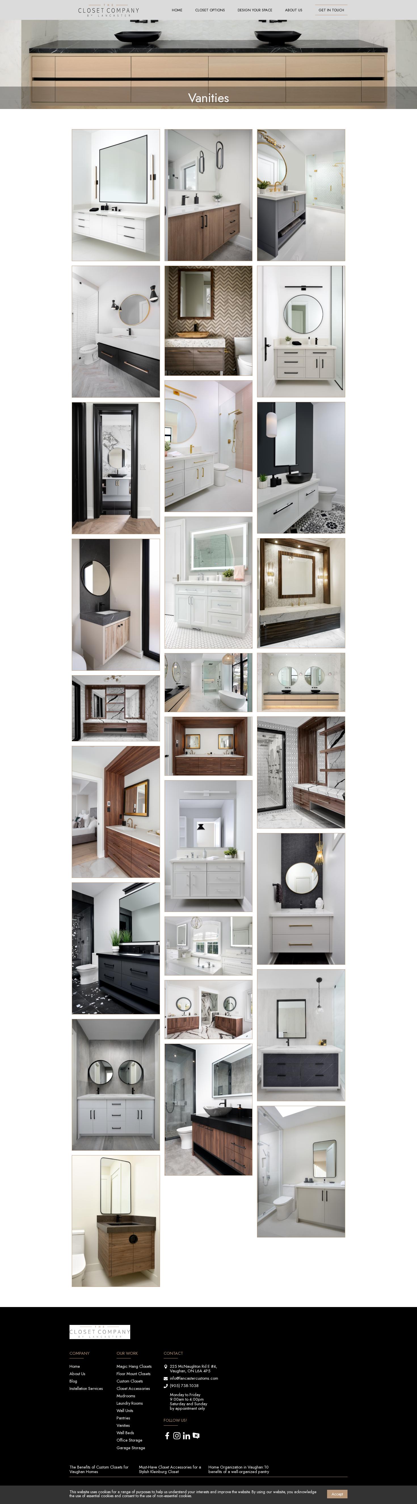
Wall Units (125, 1410)
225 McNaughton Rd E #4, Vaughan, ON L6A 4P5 (193, 1368)
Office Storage (129, 1440)
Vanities (123, 1425)
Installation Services (86, 1388)
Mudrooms (126, 1396)
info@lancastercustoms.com (194, 1378)
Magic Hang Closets (134, 1366)
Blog (73, 1381)
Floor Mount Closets (134, 1374)
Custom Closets (130, 1381)
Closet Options (210, 10)
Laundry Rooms (130, 1403)
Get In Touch (331, 10)
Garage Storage (131, 1448)
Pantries (123, 1418)
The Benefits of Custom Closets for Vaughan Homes (99, 1469)
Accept (337, 1494)
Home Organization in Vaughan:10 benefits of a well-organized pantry (238, 1469)
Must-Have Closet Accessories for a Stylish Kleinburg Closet (170, 1469)
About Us (293, 10)
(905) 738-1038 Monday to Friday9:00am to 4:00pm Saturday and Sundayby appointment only (188, 1397)
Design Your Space (255, 10)
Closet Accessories (133, 1388)
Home (177, 10)
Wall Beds (125, 1433)
